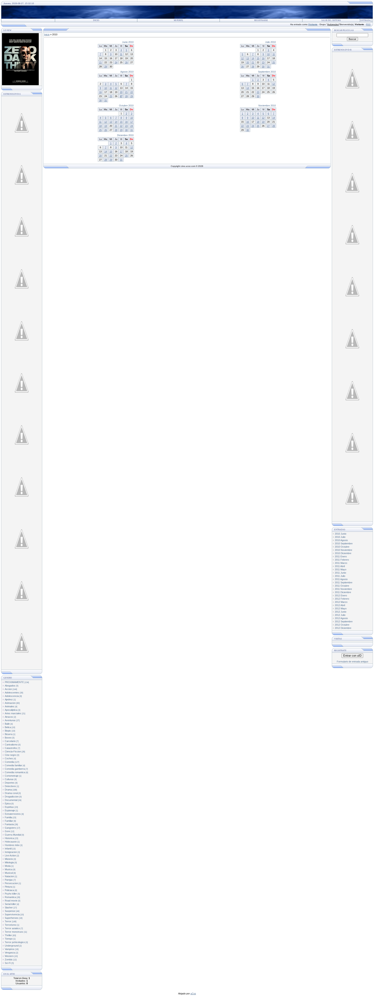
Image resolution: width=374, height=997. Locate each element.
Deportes (10, 782)
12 (242, 58)
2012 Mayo (341, 608)
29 (105, 66)
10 (268, 54)
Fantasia (9, 824)
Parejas (9, 879)
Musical (9, 873)
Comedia (9, 762)
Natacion (9, 876)
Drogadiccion (12, 796)
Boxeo (8, 737)
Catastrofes (11, 748)
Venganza (10, 952)
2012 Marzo (341, 602)
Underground (12, 945)
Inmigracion (11, 852)
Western (9, 956)
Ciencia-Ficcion (13, 751)
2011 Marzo (341, 563)
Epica (8, 803)
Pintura (8, 886)
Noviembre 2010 (267, 105)
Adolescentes (12, 692)
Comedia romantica (15, 772)
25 (273, 62)
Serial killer (10, 904)
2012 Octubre (342, 624)
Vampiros (10, 949)
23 (263, 62)
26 (126, 62)
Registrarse (261, 20)
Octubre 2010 (126, 105)
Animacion (10, 703)
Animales (9, 706)
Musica (8, 869)
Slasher (9, 907)
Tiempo (9, 938)
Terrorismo (10, 925)
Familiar (9, 821)
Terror (8, 921)
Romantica (10, 897)
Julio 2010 (270, 42)
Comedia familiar (13, 765)
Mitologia (9, 862)
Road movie (11, 900)
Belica (8, 727)
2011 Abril (340, 566)
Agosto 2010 (127, 71)
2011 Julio (340, 576)
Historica (9, 838)
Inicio (96, 20)
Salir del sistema (331, 20)
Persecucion (11, 883)
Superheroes (11, 918)
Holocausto (11, 841)
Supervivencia (12, 914)
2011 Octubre (342, 585)
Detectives (10, 786)
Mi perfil (178, 20)
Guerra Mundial (13, 834)
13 (247, 58)
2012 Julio (340, 615)
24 (116, 62)
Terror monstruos (14, 931)
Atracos (9, 717)
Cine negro (10, 755)
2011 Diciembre (343, 592)
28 (252, 66)
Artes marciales (13, 713)
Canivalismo (11, 744)
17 (131, 121)
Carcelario (10, 741)
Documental (11, 800)
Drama (8, 789)
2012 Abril (340, 605)
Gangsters (10, 827)
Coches (9, 758)
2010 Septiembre (344, 543)
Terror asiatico (12, 928)
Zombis (9, 959)
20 (247, 62)
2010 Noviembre (343, 550)
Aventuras (10, 720)
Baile (7, 723)
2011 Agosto (341, 579)
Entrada (366, 20)
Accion (8, 689)
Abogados (10, 685)
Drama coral (11, 793)
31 (268, 66)
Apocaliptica (11, 710)
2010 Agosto (341, 540)
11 (121, 54)
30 (263, 66)
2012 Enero (341, 595)
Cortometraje (11, 775)
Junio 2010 (128, 42)
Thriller (8, 935)
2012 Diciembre (343, 628)
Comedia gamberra (15, 769)
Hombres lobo (12, 845)
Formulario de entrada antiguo (352, 661)
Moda (8, 866)
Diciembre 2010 (125, 135)
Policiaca (9, 890)
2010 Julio (340, 537)
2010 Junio (340, 533)
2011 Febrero (342, 559)
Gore (7, 831)
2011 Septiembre (343, 582)
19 (105, 126)
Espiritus (9, 807)
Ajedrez (9, 699)
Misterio (9, 859)
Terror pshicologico (15, 942)
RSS (368, 24)
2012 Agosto (341, 618)
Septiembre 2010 (267, 71)
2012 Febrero (342, 598)
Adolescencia (12, 696)
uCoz (193, 993)
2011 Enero (341, 556)
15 (258, 58)
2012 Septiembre (344, 621)
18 (100, 126)
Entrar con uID (352, 655)
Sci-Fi (8, 963)
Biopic (8, 730)
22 (131, 92)
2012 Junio (340, 611)
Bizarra (8, 734)
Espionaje (10, 810)
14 (252, 58)
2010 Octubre (342, 546)
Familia (8, 817)
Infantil (8, 848)
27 (121, 96)
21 (100, 62)
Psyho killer (11, 893)
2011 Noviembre (343, 589)
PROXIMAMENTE (14, 682)
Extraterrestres (13, 814)
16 (263, 58)
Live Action (10, 855)
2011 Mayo (340, 569)
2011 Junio (340, 572)
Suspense (10, 911)
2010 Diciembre (343, 553)
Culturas (9, 779)
